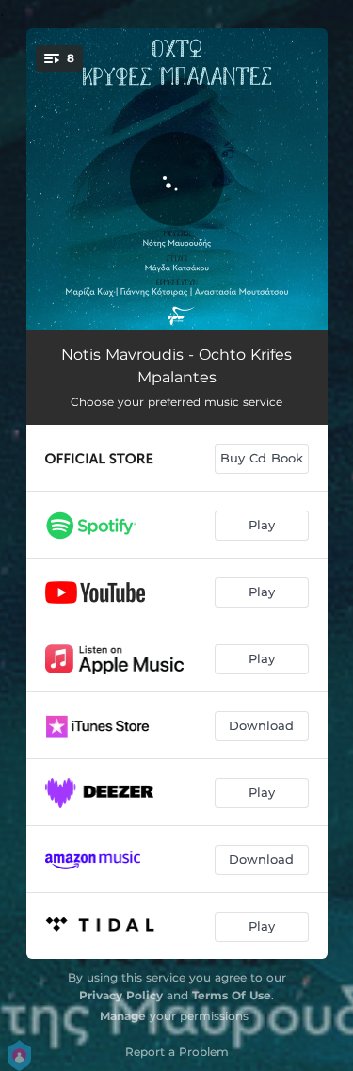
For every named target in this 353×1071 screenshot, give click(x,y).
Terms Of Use (231, 995)
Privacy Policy (121, 995)
